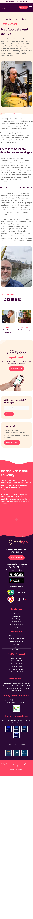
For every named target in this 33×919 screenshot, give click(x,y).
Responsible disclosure (16, 772)
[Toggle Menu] (30, 7)
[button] (5, 299)
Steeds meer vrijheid (8, 331)
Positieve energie (25, 329)
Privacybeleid (13, 769)
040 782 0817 (16, 690)
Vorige (8, 327)
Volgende (24, 327)
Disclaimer (21, 769)
